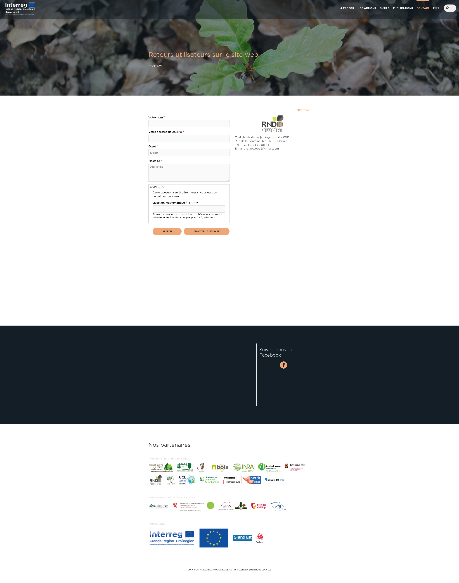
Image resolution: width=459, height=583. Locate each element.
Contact (423, 8)
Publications (403, 8)
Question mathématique (169, 202)
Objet (152, 146)
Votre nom (155, 117)
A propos (347, 8)
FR (435, 7)
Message (154, 160)
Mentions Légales (260, 570)
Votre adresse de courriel (165, 131)
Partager (305, 110)
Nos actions (367, 8)
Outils (384, 8)
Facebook (283, 365)
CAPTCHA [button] (157, 186)
